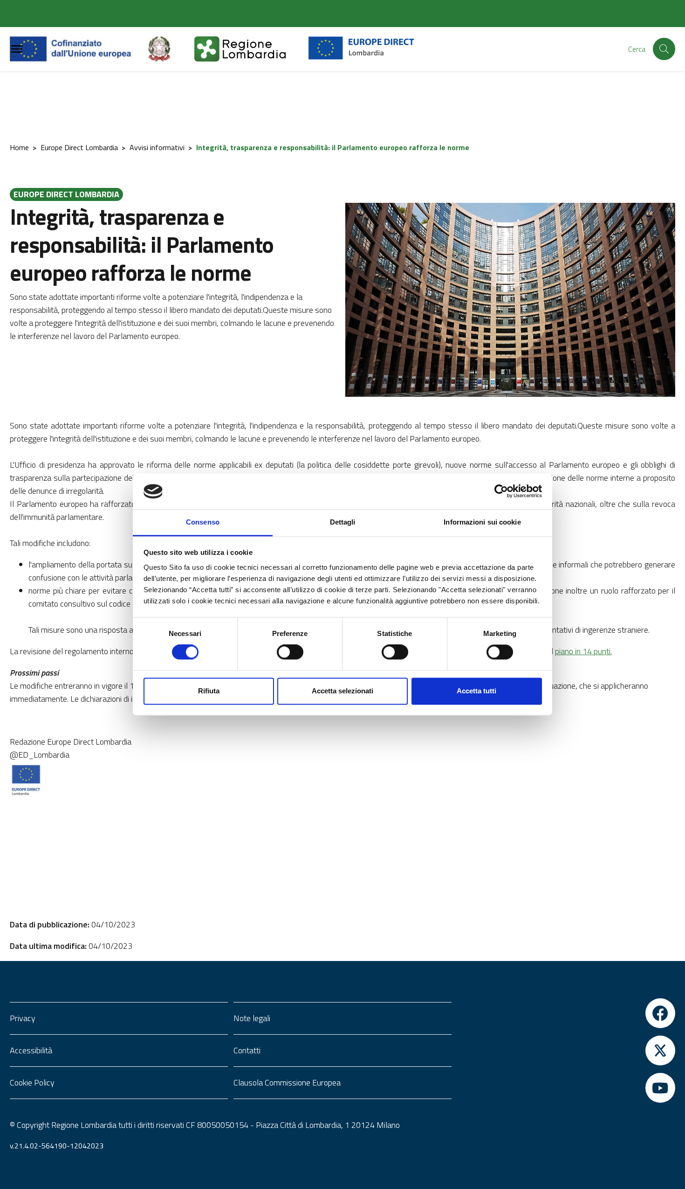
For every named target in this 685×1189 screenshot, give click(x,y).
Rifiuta (208, 691)
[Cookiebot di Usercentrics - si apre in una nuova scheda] (501, 491)
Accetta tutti (476, 691)
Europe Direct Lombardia (79, 147)
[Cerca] (664, 49)
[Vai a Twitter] (566, 1050)
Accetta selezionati (342, 691)
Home (19, 147)
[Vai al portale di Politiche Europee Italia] (170, 49)
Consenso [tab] (202, 522)
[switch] (290, 652)
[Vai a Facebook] (566, 1013)
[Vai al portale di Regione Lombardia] (251, 49)
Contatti (246, 1050)
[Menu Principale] (16, 49)
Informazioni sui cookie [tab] (482, 522)
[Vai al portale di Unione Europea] (77, 49)
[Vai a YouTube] (566, 1087)
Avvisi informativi (157, 147)
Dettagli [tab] (343, 522)
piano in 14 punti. (583, 651)
